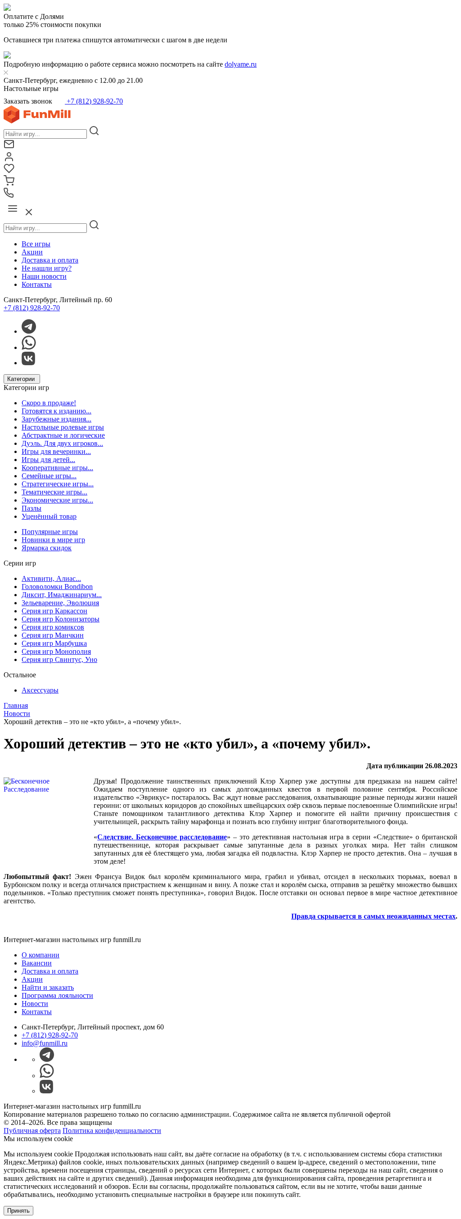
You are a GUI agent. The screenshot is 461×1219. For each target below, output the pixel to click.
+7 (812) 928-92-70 (94, 101)
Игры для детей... (48, 459)
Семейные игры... (49, 476)
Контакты (37, 284)
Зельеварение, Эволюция (60, 603)
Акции (32, 252)
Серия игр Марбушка (54, 643)
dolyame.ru (241, 64)
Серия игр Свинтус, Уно (59, 659)
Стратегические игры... (58, 484)
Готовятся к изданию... (56, 411)
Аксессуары (40, 690)
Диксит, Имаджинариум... (62, 594)
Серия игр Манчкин (53, 635)
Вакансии (37, 963)
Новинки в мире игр (53, 540)
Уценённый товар (49, 516)
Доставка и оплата (50, 260)
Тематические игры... (54, 492)
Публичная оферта (32, 1130)
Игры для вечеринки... (56, 451)
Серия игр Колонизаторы (60, 619)
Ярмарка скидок (47, 548)
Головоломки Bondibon (57, 586)
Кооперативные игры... (57, 467)
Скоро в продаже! (49, 403)
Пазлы (31, 508)
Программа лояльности (57, 995)
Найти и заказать (48, 987)
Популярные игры (50, 531)
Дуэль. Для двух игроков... (62, 443)
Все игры (36, 244)
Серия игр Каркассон (54, 611)
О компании (40, 955)
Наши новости (44, 276)
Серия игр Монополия (56, 651)
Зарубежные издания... (56, 419)
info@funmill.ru (45, 1043)
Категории (21, 379)
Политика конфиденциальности (112, 1130)
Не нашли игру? (47, 268)
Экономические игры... (57, 500)
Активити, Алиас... (51, 578)
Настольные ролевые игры (63, 427)
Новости (35, 1003)
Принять (18, 1210)
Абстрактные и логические (63, 435)
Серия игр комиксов (53, 627)
